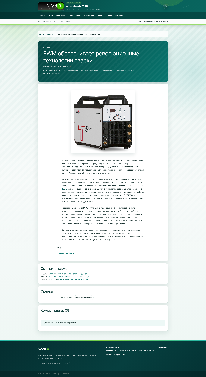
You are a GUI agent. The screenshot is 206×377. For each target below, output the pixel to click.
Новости (47, 48)
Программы (60, 15)
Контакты (119, 15)
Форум (99, 15)
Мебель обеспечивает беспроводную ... (74, 277)
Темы (71, 15)
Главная (42, 15)
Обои (78, 15)
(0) (72, 66)
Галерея (109, 15)
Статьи (52, 274)
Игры (51, 15)
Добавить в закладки (65, 253)
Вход (139, 21)
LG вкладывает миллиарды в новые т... (73, 279)
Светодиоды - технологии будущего (72, 274)
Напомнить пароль (161, 21)
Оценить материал (83, 298)
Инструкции (89, 15)
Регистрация (148, 21)
